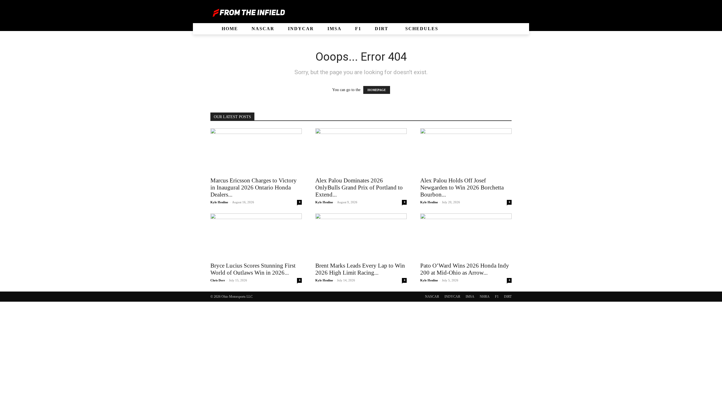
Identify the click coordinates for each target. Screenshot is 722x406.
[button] (201, 29)
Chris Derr (217, 280)
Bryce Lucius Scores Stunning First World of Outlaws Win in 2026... (253, 269)
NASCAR (432, 297)
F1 (497, 297)
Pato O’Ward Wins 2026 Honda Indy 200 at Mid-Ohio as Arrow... (464, 269)
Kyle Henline (219, 202)
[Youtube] (508, 12)
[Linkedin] (489, 12)
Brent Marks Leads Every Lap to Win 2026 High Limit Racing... (360, 269)
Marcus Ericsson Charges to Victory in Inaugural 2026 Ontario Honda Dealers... (253, 187)
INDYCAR (452, 297)
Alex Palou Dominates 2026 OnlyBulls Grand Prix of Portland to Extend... (359, 187)
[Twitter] (498, 12)
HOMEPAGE (376, 90)
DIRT (508, 297)
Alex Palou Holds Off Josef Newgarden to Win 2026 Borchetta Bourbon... (462, 187)
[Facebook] (479, 12)
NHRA (485, 297)
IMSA (470, 297)
